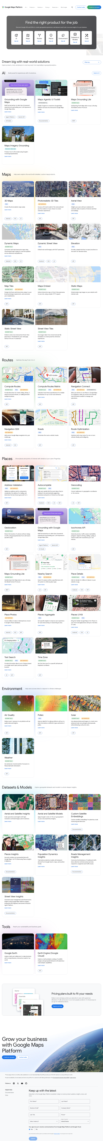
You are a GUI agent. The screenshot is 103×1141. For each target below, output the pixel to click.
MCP (74, 121)
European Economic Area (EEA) (61, 1077)
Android (9, 218)
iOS (16, 218)
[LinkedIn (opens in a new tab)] (14, 1083)
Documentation (44, 121)
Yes (32, 1129)
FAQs (6, 1095)
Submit (33, 1138)
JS (21, 218)
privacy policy (57, 1133)
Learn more (73, 1077)
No (37, 1129)
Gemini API (22, 117)
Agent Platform (11, 117)
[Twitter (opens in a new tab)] (18, 1083)
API (40, 218)
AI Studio (9, 121)
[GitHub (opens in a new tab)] (26, 1083)
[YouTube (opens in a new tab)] (22, 1083)
